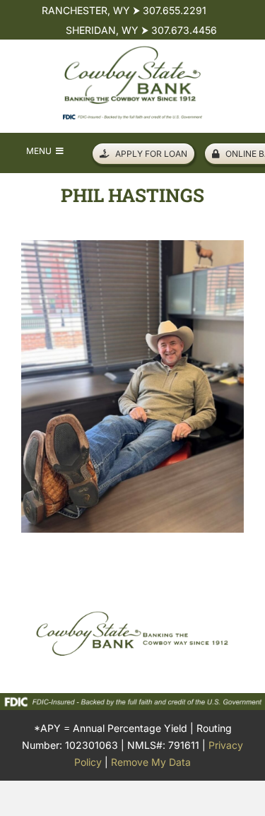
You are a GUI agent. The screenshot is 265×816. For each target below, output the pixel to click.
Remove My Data (151, 762)
